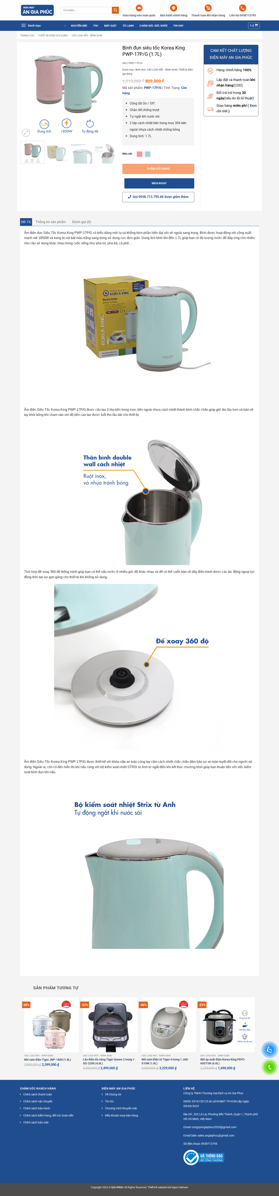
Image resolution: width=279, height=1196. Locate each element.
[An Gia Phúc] (37, 10)
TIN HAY (178, 25)
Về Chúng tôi (113, 1094)
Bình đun (140, 69)
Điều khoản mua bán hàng (121, 1115)
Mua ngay (159, 183)
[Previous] (27, 90)
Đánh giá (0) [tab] (81, 222)
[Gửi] (115, 10)
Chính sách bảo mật (36, 1122)
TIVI (95, 25)
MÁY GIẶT (110, 25)
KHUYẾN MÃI (79, 25)
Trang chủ (27, 35)
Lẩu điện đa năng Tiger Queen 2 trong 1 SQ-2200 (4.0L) (108, 1061)
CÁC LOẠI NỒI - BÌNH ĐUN (87, 35)
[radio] (139, 154)
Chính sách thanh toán (37, 1094)
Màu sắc (127, 153)
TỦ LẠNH (128, 25)
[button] (43, 26)
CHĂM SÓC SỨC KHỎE (153, 25)
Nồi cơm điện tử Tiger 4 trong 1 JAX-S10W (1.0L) (165, 1061)
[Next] (109, 90)
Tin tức (109, 1101)
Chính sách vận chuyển (37, 1101)
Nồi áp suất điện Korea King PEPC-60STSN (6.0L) (223, 1061)
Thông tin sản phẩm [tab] (51, 222)
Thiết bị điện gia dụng (53, 35)
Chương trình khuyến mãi (121, 1108)
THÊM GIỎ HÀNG (158, 168)
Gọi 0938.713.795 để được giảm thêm (160, 197)
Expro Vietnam (180, 1187)
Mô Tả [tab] (26, 222)
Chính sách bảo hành (36, 1108)
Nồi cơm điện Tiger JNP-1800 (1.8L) (47, 1059)
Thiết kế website (157, 1187)
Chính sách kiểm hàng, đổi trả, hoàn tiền (48, 1115)
